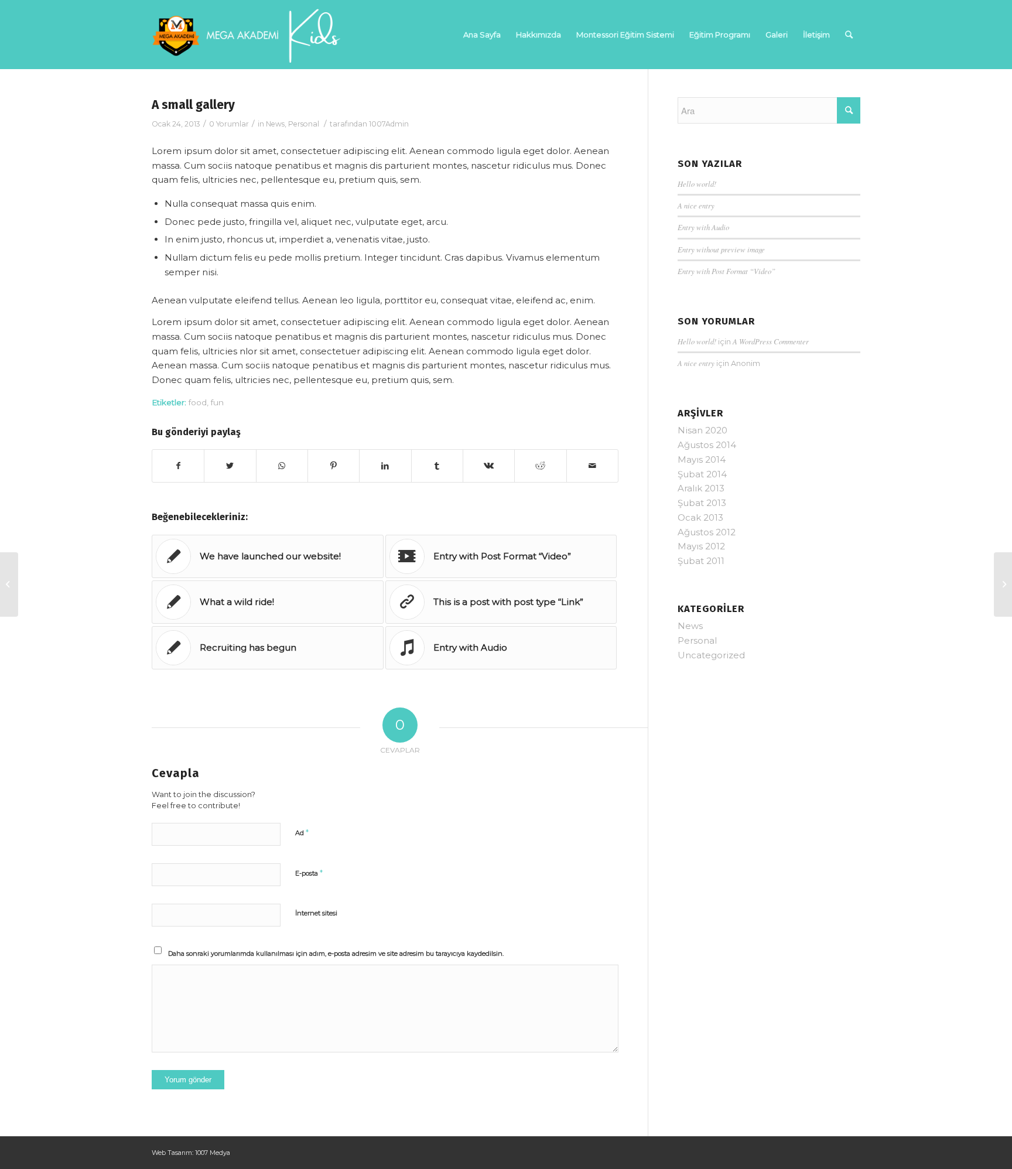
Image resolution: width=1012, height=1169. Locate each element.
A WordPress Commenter (771, 341)
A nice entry (696, 205)
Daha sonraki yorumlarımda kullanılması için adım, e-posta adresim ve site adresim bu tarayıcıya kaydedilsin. (336, 953)
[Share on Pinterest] (333, 466)
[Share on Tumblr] (437, 466)
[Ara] (848, 34)
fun (217, 402)
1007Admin (389, 123)
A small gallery (193, 104)
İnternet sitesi (316, 913)
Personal (303, 123)
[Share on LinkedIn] (385, 466)
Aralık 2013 (701, 488)
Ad (302, 832)
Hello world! (697, 184)
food (198, 402)
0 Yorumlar (229, 123)
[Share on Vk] (488, 466)
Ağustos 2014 (707, 444)
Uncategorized (711, 655)
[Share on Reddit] (540, 466)
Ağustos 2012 (707, 532)
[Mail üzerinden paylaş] (592, 466)
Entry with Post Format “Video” (726, 271)
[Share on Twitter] (229, 466)
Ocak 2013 (700, 517)
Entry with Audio (703, 227)
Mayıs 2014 (702, 459)
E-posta (309, 872)
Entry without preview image (721, 249)
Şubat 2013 (702, 502)
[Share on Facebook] (178, 466)
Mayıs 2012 (701, 546)
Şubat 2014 (702, 474)
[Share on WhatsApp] (282, 466)
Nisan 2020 (702, 430)
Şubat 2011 (701, 560)
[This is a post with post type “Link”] (9, 584)
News (275, 123)
